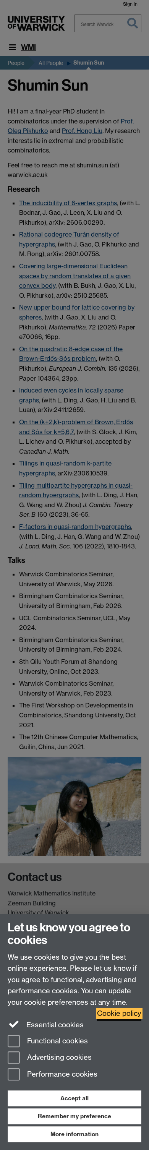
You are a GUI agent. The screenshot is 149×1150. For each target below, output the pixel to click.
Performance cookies (61, 1074)
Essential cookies (54, 1024)
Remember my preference (74, 1116)
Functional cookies (56, 1040)
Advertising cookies (58, 1057)
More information (74, 1134)
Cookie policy (119, 1013)
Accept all (74, 1098)
